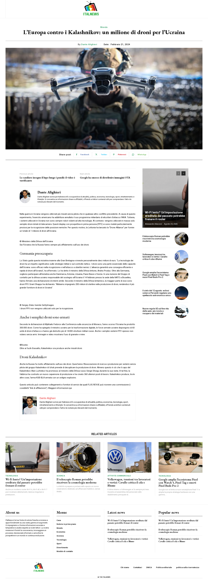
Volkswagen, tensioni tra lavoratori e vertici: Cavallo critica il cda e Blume (154, 256)
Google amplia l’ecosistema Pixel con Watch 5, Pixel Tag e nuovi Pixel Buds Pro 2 (155, 274)
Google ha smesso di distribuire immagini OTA (105, 177)
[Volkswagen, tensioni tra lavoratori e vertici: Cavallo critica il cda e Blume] (181, 257)
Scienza (61, 476)
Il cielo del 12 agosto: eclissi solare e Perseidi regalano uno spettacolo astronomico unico (156, 293)
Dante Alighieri (89, 44)
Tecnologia (12, 476)
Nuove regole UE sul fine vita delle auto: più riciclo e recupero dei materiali (155, 311)
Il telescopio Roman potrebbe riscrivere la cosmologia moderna (156, 238)
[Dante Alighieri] (26, 196)
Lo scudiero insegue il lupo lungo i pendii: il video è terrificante (47, 179)
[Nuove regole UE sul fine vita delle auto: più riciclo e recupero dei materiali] (181, 311)
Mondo (104, 27)
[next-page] (183, 173)
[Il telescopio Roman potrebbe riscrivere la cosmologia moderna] (181, 239)
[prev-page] (178, 173)
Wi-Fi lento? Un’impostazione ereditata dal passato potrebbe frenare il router (165, 216)
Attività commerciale (119, 476)
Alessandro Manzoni (153, 224)
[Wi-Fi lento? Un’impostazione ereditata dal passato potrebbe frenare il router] (165, 198)
